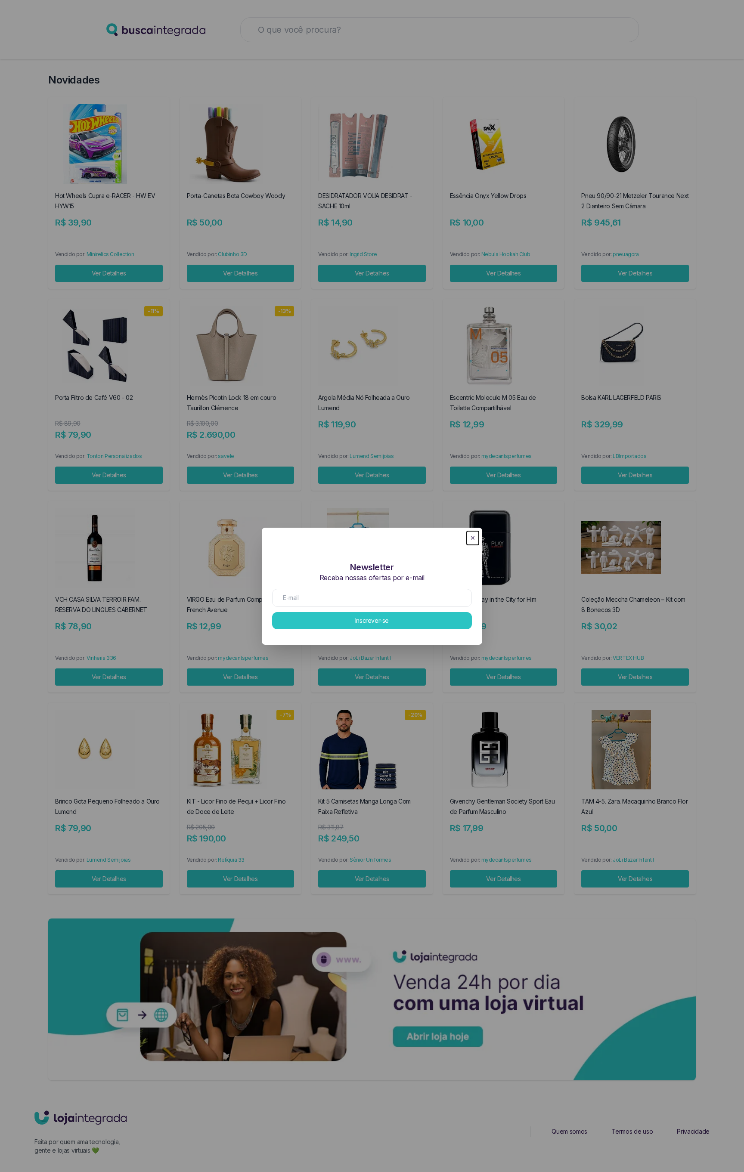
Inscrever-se (372, 620)
